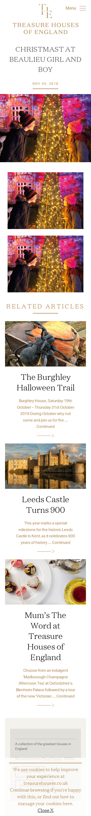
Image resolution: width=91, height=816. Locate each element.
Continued (45, 426)
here (67, 803)
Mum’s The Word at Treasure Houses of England (45, 635)
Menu (71, 8)
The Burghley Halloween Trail (46, 381)
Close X (46, 810)
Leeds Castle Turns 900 (45, 504)
